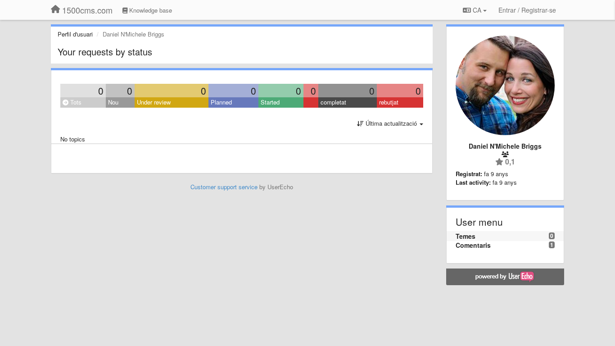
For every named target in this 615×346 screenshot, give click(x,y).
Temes (465, 236)
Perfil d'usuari (75, 34)
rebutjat (388, 102)
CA (477, 9)
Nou (113, 102)
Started (270, 102)
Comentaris (473, 245)
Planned (221, 102)
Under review (154, 102)
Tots (74, 102)
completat (333, 102)
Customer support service (224, 186)
